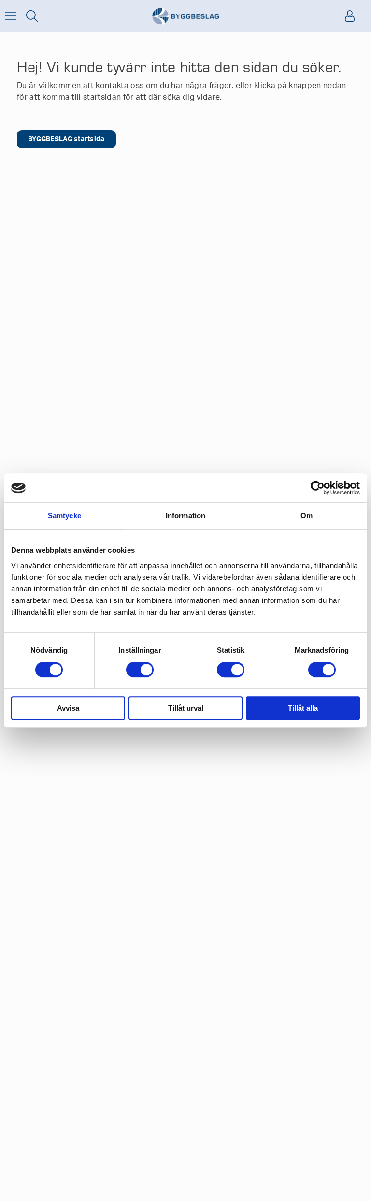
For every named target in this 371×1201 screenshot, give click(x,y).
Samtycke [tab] (64, 516)
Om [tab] (306, 516)
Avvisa (68, 708)
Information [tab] (185, 516)
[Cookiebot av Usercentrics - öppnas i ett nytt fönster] (317, 488)
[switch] (140, 669)
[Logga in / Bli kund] (349, 16)
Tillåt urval (185, 708)
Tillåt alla (303, 708)
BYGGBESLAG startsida (66, 139)
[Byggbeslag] (185, 16)
